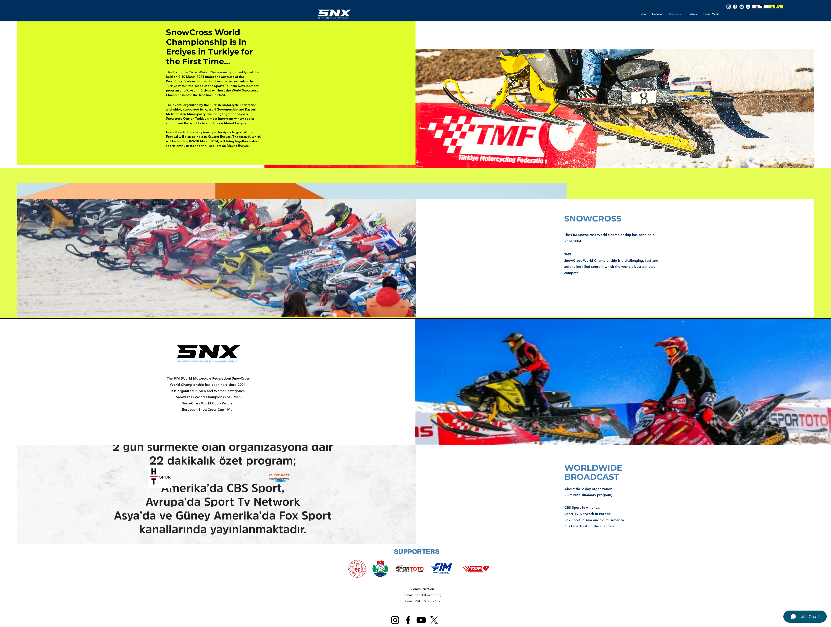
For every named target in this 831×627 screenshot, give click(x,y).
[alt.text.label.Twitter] (748, 7)
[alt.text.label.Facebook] (735, 7)
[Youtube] (741, 7)
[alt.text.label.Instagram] (728, 7)
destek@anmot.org (427, 595)
